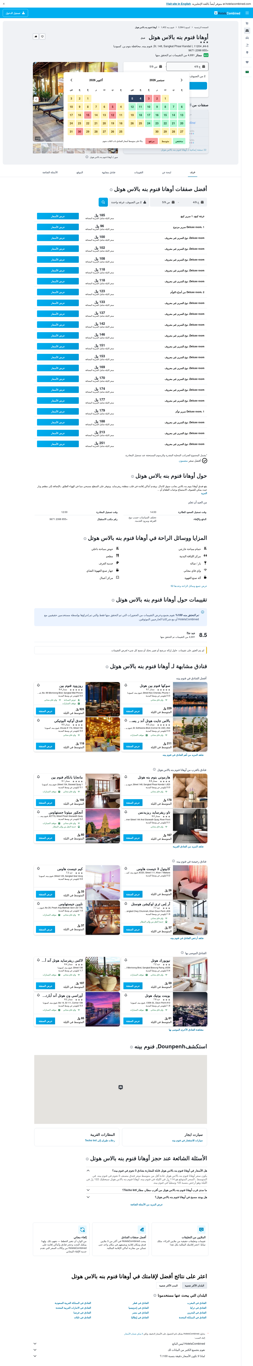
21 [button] (173, 123)
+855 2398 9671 (198, 50)
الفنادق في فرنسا (82, 1312)
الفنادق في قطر (141, 1303)
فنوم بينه (170, 27)
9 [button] (157, 107)
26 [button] (132, 123)
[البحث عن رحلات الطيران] (247, 23)
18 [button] (140, 115)
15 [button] (165, 115)
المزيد (204, 493)
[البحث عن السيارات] (247, 37)
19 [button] (132, 115)
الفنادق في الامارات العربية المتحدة (73, 1307)
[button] (4, 4)
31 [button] (71, 131)
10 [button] (148, 107)
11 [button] (140, 107)
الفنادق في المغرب (196, 1303)
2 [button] (157, 98)
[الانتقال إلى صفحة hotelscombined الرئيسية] (227, 12)
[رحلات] (247, 62)
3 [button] (149, 98)
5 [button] (132, 98)
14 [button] (173, 115)
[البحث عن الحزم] (247, 45)
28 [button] (173, 131)
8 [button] (165, 107)
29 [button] (165, 131)
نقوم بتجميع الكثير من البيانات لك (186, 1350)
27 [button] (181, 131)
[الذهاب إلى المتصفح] (247, 52)
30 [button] (157, 131)
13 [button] (181, 115)
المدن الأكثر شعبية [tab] (168, 1285)
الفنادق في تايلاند (82, 1317)
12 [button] (132, 107)
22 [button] (165, 123)
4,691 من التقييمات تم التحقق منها (175, 55)
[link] (183, 754)
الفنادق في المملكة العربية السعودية (73, 1303)
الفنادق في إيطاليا (140, 1317)
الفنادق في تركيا (198, 1307)
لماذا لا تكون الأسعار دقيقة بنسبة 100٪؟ (182, 1356)
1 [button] (165, 98)
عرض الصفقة (133, 711)
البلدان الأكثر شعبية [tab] (194, 1285)
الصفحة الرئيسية (201, 27)
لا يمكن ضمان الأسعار (133, 1333)
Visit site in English (178, 4)
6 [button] (182, 107)
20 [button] (181, 123)
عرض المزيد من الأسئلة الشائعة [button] (146, 1204)
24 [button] (148, 123)
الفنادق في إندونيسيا (139, 1307)
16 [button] (157, 115)
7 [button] (173, 107)
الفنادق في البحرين (196, 1312)
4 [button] (140, 98)
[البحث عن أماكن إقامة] (247, 30)
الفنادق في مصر (140, 1312)
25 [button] (140, 123)
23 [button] (157, 123)
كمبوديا (187, 27)
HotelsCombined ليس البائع (188, 1344)
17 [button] (148, 115)
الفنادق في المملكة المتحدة (192, 1317)
